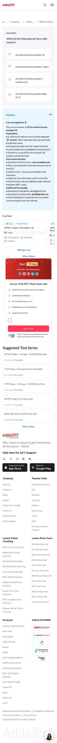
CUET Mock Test (39, 581)
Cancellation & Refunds (43, 711)
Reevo (4, 692)
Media (5, 495)
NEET (34, 521)
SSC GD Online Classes (12, 561)
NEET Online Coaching (12, 577)
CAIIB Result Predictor (11, 668)
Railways (36, 495)
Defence (35, 505)
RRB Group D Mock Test (42, 576)
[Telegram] (17, 459)
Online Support (8, 521)
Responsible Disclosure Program (16, 711)
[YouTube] (30, 459)
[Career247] (42, 658)
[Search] (44, 4)
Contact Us (7, 490)
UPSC (34, 516)
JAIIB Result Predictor (11, 663)
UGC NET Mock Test (40, 602)
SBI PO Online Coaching (13, 547)
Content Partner (9, 516)
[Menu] (52, 4)
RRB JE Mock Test (39, 597)
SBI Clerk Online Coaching (13, 566)
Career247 (7, 687)
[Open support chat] (49, 736)
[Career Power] (42, 635)
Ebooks (5, 647)
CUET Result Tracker (11, 682)
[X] (10, 459)
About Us (6, 484)
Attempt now (24, 250)
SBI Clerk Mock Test (40, 544)
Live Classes (7, 637)
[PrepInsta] (42, 651)
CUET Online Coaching (12, 572)
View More (28, 256)
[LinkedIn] (4, 459)
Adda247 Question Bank (13, 626)
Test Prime (7, 698)
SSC (33, 490)
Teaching (36, 500)
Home (4, 22)
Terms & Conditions (12, 715)
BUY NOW (28, 328)
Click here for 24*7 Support (19, 452)
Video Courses (8, 642)
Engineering (37, 511)
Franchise (6, 511)
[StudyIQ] (42, 643)
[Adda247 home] (8, 5)
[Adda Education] (42, 627)
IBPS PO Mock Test (40, 591)
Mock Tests (7, 631)
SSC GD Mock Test (40, 549)
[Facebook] (23, 459)
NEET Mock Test (38, 586)
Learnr (5, 703)
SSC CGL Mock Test (40, 570)
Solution (10, 115)
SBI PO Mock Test (39, 560)
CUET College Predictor (12, 658)
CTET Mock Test (39, 565)
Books (5, 652)
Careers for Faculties (11, 505)
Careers (5, 500)
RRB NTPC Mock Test (41, 555)
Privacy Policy (30, 715)
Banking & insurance (41, 484)
